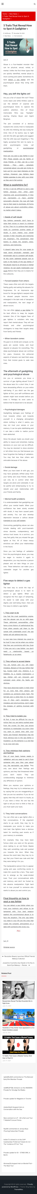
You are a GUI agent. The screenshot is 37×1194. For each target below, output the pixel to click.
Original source (9, 947)
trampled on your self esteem (14, 521)
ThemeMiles (18, 1189)
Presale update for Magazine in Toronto (17, 1099)
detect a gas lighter (17, 80)
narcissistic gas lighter (20, 765)
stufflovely (8, 33)
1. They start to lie (11, 613)
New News (8, 36)
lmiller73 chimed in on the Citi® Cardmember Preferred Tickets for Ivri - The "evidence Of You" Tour (17, 1142)
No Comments (18, 36)
